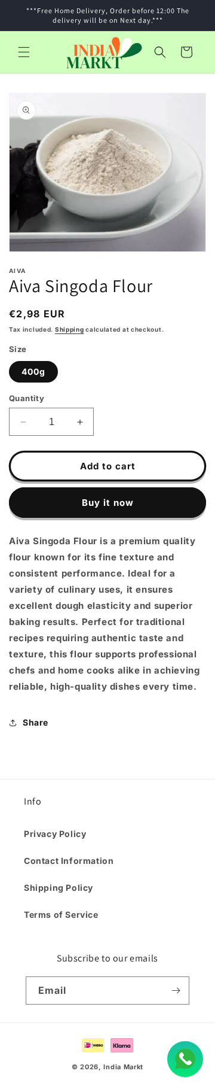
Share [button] (35, 722)
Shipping (69, 329)
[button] (24, 52)
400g (33, 371)
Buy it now (108, 502)
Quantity (26, 398)
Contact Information (68, 861)
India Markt (123, 1067)
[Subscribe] (175, 990)
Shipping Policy (58, 887)
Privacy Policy (55, 834)
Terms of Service (61, 914)
